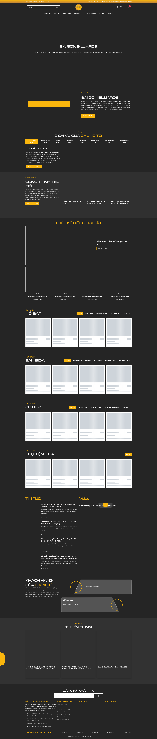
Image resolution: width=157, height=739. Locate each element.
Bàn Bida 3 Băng (124, 360)
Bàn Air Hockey (101, 313)
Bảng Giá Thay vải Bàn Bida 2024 (77, 667)
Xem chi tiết (87, 116)
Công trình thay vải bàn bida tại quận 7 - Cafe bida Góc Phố (113, 668)
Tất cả (80, 313)
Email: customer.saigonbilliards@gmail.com (114, 1)
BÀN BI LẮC (126, 313)
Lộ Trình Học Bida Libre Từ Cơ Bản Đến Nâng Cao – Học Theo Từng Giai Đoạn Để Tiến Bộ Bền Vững (59, 558)
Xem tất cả (31, 203)
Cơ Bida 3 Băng (96, 407)
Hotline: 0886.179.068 (94, 1)
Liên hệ (130, 1)
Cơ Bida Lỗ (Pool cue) (112, 407)
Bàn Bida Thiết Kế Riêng (93, 360)
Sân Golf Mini (114, 313)
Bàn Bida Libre (110, 360)
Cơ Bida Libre (82, 407)
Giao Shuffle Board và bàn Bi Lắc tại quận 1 (95, 202)
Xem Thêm (44, 517)
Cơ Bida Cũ (126, 407)
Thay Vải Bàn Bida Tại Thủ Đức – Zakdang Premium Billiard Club (72, 203)
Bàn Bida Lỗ (77, 360)
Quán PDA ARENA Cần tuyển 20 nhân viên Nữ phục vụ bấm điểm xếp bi (41, 668)
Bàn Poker (89, 313)
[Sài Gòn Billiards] (78, 7)
